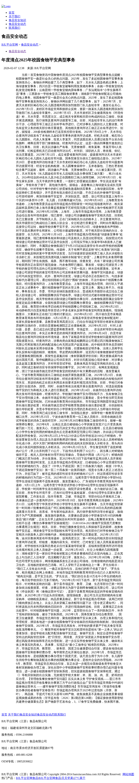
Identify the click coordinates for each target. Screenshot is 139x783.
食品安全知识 (17, 20)
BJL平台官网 (9, 44)
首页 (11, 12)
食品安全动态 (17, 24)
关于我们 (14, 16)
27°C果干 (79, 778)
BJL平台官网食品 (27, 778)
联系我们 (14, 27)
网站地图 (128, 774)
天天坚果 (67, 778)
